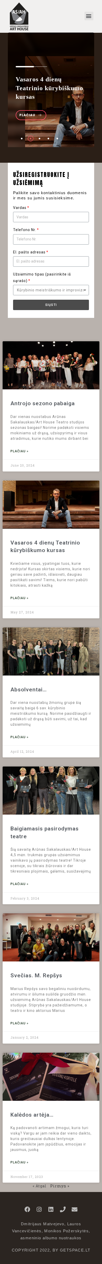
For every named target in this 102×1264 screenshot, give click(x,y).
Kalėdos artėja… (32, 1115)
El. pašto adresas (29, 252)
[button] (88, 16)
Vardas (19, 208)
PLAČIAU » (19, 451)
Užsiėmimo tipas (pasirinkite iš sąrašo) (42, 277)
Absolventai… (28, 689)
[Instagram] (39, 1209)
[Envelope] (74, 1209)
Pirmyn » (59, 1185)
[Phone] (63, 1209)
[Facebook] (27, 1209)
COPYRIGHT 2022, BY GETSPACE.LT (51, 1250)
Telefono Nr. (24, 230)
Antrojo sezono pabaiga (42, 403)
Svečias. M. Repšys (36, 975)
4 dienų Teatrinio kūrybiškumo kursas (49, 88)
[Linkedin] (51, 1209)
